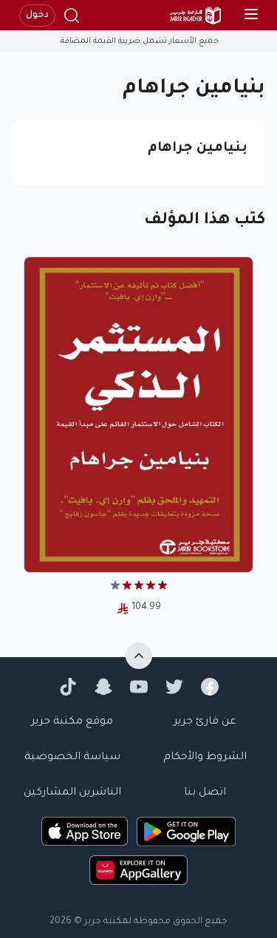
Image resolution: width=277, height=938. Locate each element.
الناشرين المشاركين (72, 793)
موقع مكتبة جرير (72, 722)
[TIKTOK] (68, 687)
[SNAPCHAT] (103, 687)
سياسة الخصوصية (72, 758)
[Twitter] (174, 687)
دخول (37, 15)
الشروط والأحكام (205, 758)
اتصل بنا (205, 793)
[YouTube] (139, 687)
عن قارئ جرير (205, 722)
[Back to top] (139, 655)
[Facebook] (210, 687)
